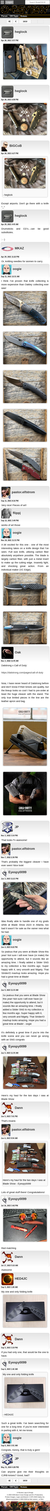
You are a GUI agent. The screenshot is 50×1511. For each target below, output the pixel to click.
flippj (17, 513)
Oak (18, 652)
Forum (4, 16)
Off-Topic (14, 16)
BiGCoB (15, 145)
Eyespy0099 (17, 872)
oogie (17, 269)
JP (17, 827)
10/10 (25, 22)
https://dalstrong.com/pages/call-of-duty (22, 672)
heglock (21, 31)
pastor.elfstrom (23, 492)
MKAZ (19, 248)
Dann (19, 1108)
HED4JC (21, 1278)
